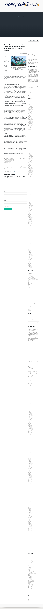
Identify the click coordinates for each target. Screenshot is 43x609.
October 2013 (30, 258)
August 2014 (30, 248)
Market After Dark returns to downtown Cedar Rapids (33, 47)
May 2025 (29, 116)
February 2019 (30, 475)
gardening (29, 286)
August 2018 (30, 199)
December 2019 (30, 182)
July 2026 (29, 102)
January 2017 (30, 218)
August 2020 (30, 174)
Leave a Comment (24, 53)
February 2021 (30, 168)
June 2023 (29, 422)
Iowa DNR (29, 575)
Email (5, 195)
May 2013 (29, 263)
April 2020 (29, 178)
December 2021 (30, 158)
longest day (10, 160)
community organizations (9, 158)
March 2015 (30, 523)
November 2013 (30, 257)
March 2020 (30, 179)
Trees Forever (30, 305)
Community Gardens (31, 277)
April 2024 (29, 129)
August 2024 (30, 125)
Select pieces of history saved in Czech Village (33, 60)
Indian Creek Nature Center (32, 290)
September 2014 (30, 247)
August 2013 (30, 260)
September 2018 (30, 198)
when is (12, 162)
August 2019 (30, 469)
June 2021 (29, 164)
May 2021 (29, 165)
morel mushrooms (31, 581)
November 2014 (30, 245)
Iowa (5, 160)
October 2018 (30, 197)
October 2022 (30, 148)
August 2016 (30, 223)
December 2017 (30, 207)
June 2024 (29, 127)
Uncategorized (30, 306)
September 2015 (30, 517)
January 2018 (30, 206)
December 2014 (30, 244)
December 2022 (30, 428)
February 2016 (30, 229)
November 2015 (30, 515)
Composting (30, 280)
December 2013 (30, 256)
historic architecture (31, 288)
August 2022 (30, 150)
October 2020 (30, 172)
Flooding (29, 285)
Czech (29, 281)
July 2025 (29, 114)
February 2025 (30, 119)
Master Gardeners (31, 580)
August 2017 (30, 211)
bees (29, 274)
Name (5, 191)
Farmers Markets (31, 283)
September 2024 (30, 124)
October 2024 (30, 123)
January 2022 (30, 157)
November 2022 (30, 147)
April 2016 (29, 227)
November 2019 (30, 466)
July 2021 (29, 163)
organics (29, 582)
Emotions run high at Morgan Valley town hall (33, 63)
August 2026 (30, 101)
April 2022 (29, 154)
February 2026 (30, 107)
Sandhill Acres (25, 16)
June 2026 (29, 103)
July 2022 (29, 151)
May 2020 (29, 177)
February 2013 (30, 266)
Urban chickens (30, 308)
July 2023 (29, 421)
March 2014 (30, 253)
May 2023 (29, 423)
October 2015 (30, 516)
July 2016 (29, 224)
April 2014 (29, 252)
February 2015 (30, 524)
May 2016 (29, 226)
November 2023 (30, 134)
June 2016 (29, 225)
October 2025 (30, 111)
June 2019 (29, 471)
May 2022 (29, 153)
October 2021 (30, 160)
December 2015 (30, 231)
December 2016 (30, 219)
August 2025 (30, 113)
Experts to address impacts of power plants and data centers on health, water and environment (33, 56)
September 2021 (30, 161)
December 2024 (30, 121)
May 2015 (29, 521)
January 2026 (30, 108)
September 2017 (30, 210)
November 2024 (30, 122)
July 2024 (29, 126)
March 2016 (30, 228)
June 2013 (29, 262)
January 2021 (30, 169)
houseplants (30, 289)
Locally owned (30, 579)
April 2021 (29, 166)
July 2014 (29, 249)
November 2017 (30, 208)
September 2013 (30, 259)
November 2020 (30, 171)
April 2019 (29, 473)
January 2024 (30, 132)
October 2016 (30, 221)
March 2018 (30, 204)
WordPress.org (30, 319)
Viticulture (29, 310)
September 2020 (30, 173)
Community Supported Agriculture (33, 279)
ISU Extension (30, 576)
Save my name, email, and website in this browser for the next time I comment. (15, 205)
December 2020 (30, 170)
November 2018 (30, 196)
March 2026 (30, 106)
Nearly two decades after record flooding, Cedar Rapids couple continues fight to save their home (33, 51)
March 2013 (30, 265)
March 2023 (30, 425)
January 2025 (30, 120)
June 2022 (29, 152)
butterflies (29, 275)
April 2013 (29, 264)
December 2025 (30, 109)
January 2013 (30, 267)
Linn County (30, 577)
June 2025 (29, 115)
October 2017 (30, 209)
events (13, 159)
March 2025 (30, 118)
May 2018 (29, 202)
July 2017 (29, 212)
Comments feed (30, 318)
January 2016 (30, 230)
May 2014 (29, 251)
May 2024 (29, 128)
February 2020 (30, 180)
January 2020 (30, 181)
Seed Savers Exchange (31, 303)
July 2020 (29, 175)
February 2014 (30, 254)
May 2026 (29, 104)
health (29, 287)
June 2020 (29, 176)
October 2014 (30, 246)
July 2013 (29, 261)
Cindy (5, 53)
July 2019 (29, 470)
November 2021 (30, 159)
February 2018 (30, 205)
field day (29, 284)
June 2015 (29, 520)
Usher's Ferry (8, 162)
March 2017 (30, 216)
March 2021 (30, 167)
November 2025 (30, 110)
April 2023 (29, 424)
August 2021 (30, 162)
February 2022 (30, 156)
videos (29, 309)
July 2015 (29, 519)
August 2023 (30, 420)
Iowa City (7, 160)
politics (29, 583)
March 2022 (30, 155)
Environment (30, 282)
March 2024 (30, 130)
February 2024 (30, 131)
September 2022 (30, 149)
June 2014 (29, 250)
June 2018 (29, 201)
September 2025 (30, 112)
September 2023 (30, 419)
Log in (29, 316)
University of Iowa (31, 307)
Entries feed (30, 317)
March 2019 (30, 474)
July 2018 (29, 200)
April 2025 (29, 117)
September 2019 (30, 468)
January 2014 (30, 255)
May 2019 (29, 472)
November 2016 (30, 220)
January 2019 (30, 476)
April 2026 (29, 105)
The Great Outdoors (31, 304)
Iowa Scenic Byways (17, 16)
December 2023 (30, 133)
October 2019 (30, 184)
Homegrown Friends (8, 16)
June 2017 (29, 213)
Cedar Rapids (10, 159)
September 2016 (30, 222)
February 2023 (30, 426)
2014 (7, 159)
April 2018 (29, 203)
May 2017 (29, 214)
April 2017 (29, 215)
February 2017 (30, 217)
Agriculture (30, 273)
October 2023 (30, 135)
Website (5, 200)
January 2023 (30, 427)
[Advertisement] (21, 26)
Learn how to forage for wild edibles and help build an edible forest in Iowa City (21, 166)
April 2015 (29, 522)
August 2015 (30, 518)
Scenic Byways (30, 584)
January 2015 (30, 243)
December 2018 (30, 477)
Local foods (30, 578)
